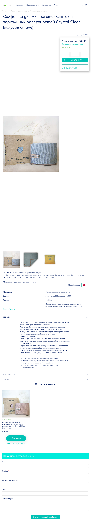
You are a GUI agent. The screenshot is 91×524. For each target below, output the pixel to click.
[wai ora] (7, 5)
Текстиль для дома (19, 11)
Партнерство (32, 5)
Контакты (46, 5)
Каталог (19, 5)
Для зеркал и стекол (38, 11)
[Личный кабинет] (81, 5)
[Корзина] (87, 5)
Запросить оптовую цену (73, 44)
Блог (56, 5)
